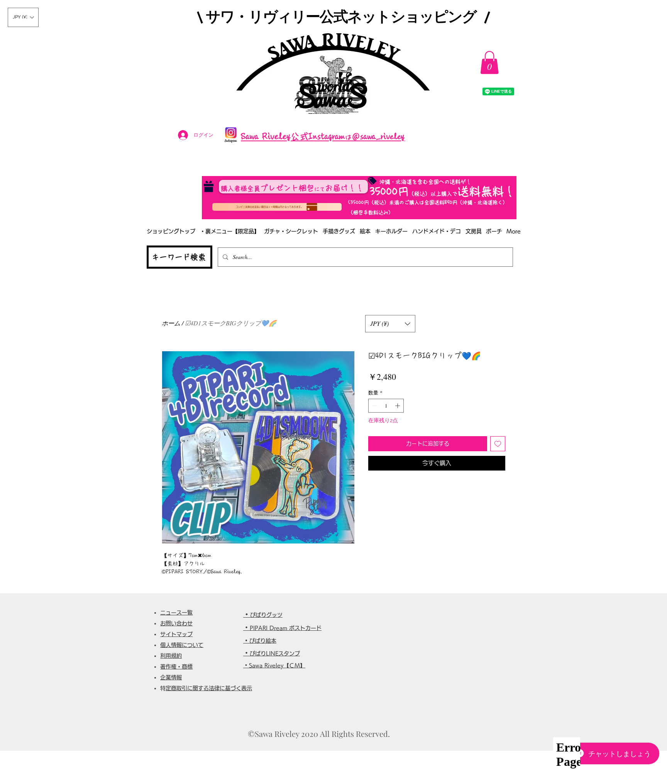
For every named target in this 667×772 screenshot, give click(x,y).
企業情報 (171, 677)
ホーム (171, 323)
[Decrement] (374, 405)
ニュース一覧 (176, 612)
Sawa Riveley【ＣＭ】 (277, 665)
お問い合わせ (176, 623)
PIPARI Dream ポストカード (286, 628)
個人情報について (181, 645)
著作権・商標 (176, 666)
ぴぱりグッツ (266, 615)
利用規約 (171, 656)
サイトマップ (176, 634)
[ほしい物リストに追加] (497, 443)
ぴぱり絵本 (262, 640)
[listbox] (23, 17)
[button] (23, 17)
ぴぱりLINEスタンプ (275, 653)
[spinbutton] (386, 405)
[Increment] (398, 405)
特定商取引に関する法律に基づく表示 (209, 688)
